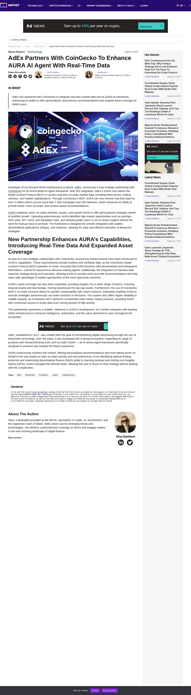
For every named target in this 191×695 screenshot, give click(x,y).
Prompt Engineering (99, 5)
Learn (143, 5)
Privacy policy (109, 690)
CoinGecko (14, 191)
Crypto (55, 375)
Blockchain (30, 375)
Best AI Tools (125, 5)
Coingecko (43, 375)
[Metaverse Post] (9, 5)
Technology (35, 5)
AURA (12, 212)
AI (79, 5)
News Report (16, 51)
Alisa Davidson (53, 72)
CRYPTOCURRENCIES (60, 5)
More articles (15, 437)
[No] (187, 690)
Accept (95, 690)
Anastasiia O (102, 72)
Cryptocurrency (68, 375)
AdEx (78, 187)
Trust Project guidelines (36, 392)
